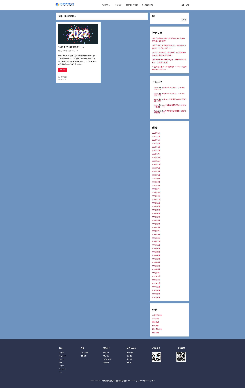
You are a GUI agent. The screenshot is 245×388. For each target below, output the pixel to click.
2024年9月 (156, 203)
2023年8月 (156, 248)
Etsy (60, 372)
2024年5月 (156, 217)
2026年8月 (156, 133)
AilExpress (62, 369)
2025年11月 (156, 161)
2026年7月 (156, 136)
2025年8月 (156, 168)
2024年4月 (156, 220)
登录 (182, 5)
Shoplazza (62, 356)
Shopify (61, 352)
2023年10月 (156, 241)
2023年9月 (156, 245)
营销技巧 (155, 322)
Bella (76, 51)
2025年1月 (156, 189)
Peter (156, 88)
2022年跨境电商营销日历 (71, 47)
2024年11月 (156, 196)
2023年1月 (156, 273)
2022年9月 (156, 287)
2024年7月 (156, 210)
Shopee (61, 365)
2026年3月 (156, 147)
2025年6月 (156, 175)
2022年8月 (156, 290)
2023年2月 (156, 269)
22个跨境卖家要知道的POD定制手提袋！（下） (170, 106)
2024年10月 (156, 199)
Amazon (61, 359)
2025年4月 (156, 182)
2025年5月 (156, 178)
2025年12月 (156, 157)
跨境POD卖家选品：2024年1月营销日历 (169, 88)
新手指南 (106, 352)
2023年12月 (156, 234)
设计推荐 (155, 326)
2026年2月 (156, 150)
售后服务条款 (107, 359)
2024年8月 (156, 206)
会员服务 (118, 5)
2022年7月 (156, 294)
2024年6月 (156, 213)
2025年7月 (156, 171)
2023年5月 (156, 259)
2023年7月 (156, 252)
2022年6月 (156, 297)
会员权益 (129, 356)
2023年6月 (156, 255)
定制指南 (83, 356)
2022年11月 (156, 280)
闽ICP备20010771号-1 (147, 381)
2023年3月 (156, 266)
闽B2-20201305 (133, 381)
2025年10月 (156, 164)
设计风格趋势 (157, 329)
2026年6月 (156, 140)
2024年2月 (156, 227)
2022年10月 (156, 283)
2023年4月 (156, 262)
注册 (187, 5)
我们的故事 (130, 352)
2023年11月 (156, 238)
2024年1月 (156, 231)
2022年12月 (156, 276)
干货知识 (64, 77)
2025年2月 (156, 185)
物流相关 (106, 362)
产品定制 (105, 5)
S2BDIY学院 (84, 352)
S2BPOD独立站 (132, 5)
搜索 (153, 16)
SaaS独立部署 (147, 5)
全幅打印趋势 (157, 315)
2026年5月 (156, 143)
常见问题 (106, 356)
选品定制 (155, 333)
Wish (60, 362)
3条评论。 (64, 79)
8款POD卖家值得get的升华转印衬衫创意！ (170, 100)
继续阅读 (62, 70)
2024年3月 (156, 224)
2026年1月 (156, 154)
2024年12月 (156, 192)
